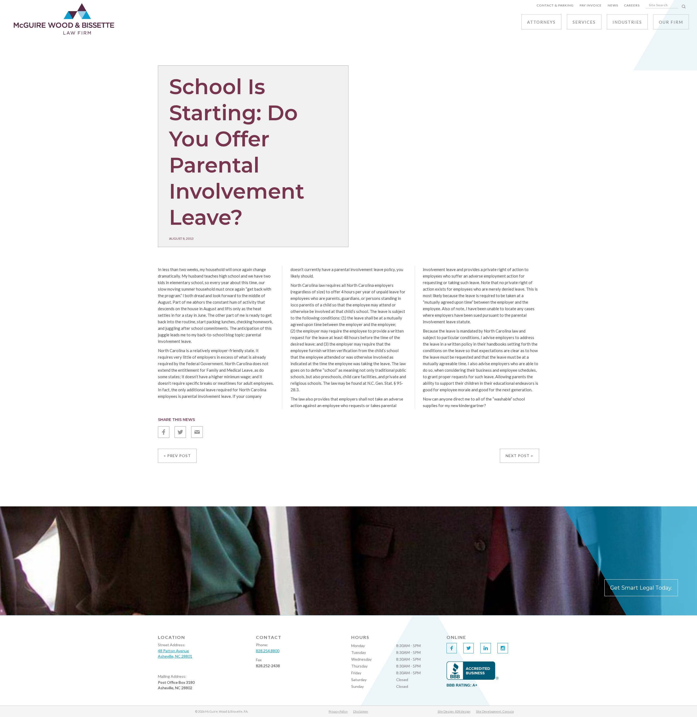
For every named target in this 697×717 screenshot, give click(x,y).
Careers (632, 5)
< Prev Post (177, 455)
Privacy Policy (338, 711)
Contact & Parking (555, 5)
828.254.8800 (267, 650)
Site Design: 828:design (454, 711)
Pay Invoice (591, 5)
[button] (584, 21)
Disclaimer (360, 711)
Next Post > (519, 455)
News (613, 5)
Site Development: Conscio (495, 711)
